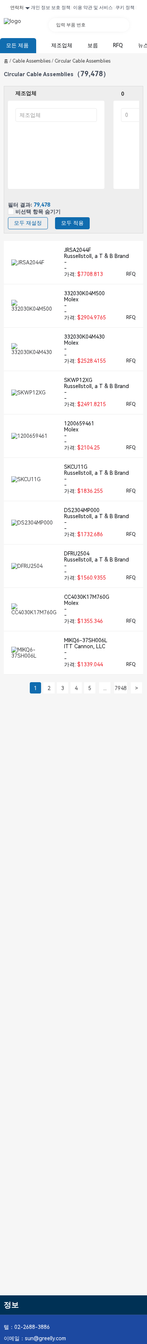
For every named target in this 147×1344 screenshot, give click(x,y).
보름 (92, 45)
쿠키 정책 (125, 7)
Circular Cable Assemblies (82, 61)
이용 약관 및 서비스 (93, 7)
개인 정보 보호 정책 (50, 7)
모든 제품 (17, 45)
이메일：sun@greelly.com (35, 1338)
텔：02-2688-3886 (27, 1327)
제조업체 (61, 45)
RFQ (118, 45)
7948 (121, 688)
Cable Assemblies (33, 61)
